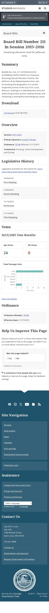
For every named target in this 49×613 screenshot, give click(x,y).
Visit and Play (10, 448)
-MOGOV (13, 8)
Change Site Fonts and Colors (17, 485)
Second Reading (11, 194)
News (6, 437)
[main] (24, 206)
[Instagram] (15, 404)
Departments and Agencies (16, 553)
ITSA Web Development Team (11, 595)
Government (6, 24)
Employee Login (11, 465)
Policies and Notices (13, 497)
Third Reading (10, 217)
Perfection (9, 205)
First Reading (10, 182)
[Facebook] (9, 404)
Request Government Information (19, 559)
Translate (23, 506)
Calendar (8, 442)
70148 (17, 144)
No (18, 358)
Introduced (9, 113)
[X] (20, 404)
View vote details (9, 299)
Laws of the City (21, 24)
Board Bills (34, 24)
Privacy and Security (13, 491)
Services (7, 425)
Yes (10, 358)
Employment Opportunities (16, 454)
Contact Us (9, 547)
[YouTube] (27, 404)
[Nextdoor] (33, 404)
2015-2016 (17, 135)
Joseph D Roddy (29, 139)
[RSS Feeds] (39, 404)
